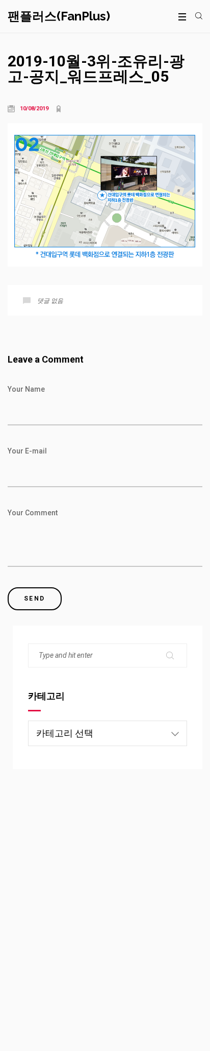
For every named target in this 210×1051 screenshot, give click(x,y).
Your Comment (33, 513)
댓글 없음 (50, 300)
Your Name (26, 389)
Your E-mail (27, 451)
